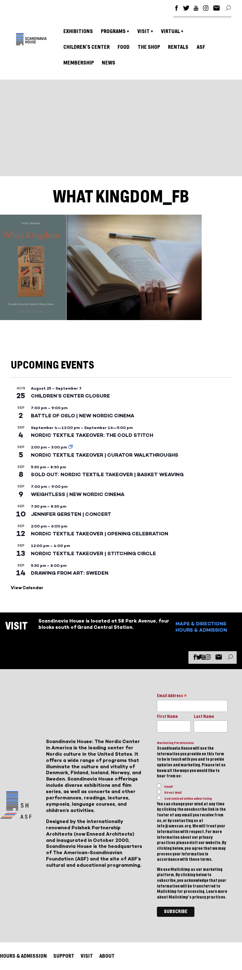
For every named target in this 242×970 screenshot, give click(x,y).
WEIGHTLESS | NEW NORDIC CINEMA (77, 494)
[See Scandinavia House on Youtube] (196, 9)
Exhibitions (78, 31)
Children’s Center (86, 47)
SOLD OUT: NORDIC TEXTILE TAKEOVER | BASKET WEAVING (107, 474)
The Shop (149, 47)
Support (63, 956)
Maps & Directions (201, 624)
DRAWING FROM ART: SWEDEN (69, 573)
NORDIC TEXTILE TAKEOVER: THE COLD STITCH (92, 435)
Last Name (204, 716)
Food (124, 47)
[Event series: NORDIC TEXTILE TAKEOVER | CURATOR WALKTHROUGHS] (70, 447)
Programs (113, 31)
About (107, 956)
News (108, 62)
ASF (201, 47)
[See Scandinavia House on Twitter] (186, 9)
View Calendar (27, 587)
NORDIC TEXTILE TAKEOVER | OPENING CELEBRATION (99, 534)
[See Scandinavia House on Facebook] (176, 9)
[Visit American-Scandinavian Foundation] (16, 816)
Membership (78, 62)
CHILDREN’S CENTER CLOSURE (70, 396)
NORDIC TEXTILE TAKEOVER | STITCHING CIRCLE (93, 553)
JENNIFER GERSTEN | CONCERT (71, 514)
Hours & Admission (201, 630)
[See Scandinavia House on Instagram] (206, 9)
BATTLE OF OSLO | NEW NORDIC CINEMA (82, 416)
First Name (167, 716)
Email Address (172, 696)
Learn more (216, 891)
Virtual (170, 31)
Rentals (178, 47)
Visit (143, 31)
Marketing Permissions (175, 743)
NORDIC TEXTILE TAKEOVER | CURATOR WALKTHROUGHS (104, 455)
